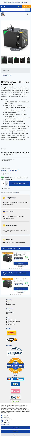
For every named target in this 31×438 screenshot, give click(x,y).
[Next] (28, 37)
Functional (6, 422)
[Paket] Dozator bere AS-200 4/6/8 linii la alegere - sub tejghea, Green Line (20, 254)
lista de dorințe (6, 188)
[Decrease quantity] (6, 185)
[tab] (15, 70)
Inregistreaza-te (10, 312)
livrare (17, 192)
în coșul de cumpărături (18, 183)
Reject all (15, 431)
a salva (15, 434)
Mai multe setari (5, 424)
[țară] (18, 6)
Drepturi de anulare (11, 319)
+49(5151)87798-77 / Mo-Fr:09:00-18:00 (16, 2)
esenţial (6, 415)
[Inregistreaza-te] (2, 6)
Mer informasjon (7, 75)
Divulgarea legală (10, 322)
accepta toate (15, 427)
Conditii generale (10, 324)
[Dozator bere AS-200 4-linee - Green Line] (5, 60)
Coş (7, 313)
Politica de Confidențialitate (13, 321)
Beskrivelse (6, 70)
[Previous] (2, 37)
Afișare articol (20, 263)
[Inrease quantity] (6, 182)
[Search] (27, 9)
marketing (6, 417)
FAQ (7, 303)
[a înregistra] (4, 6)
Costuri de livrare (10, 304)
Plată (7, 301)
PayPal (6, 420)
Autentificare (9, 310)
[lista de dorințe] (21, 6)
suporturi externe (8, 419)
